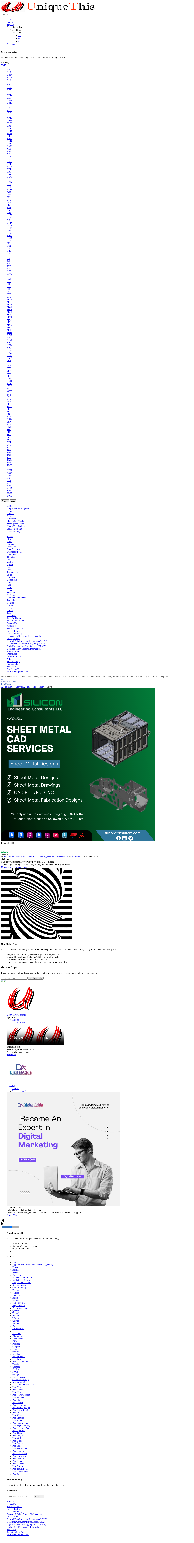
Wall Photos (77, 856)
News (15, 1272)
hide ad (15, 1020)
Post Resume (18, 1451)
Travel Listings (19, 1377)
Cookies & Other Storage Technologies (24, 1514)
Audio (15, 1298)
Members (16, 1354)
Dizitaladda (12, 1086)
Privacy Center (13, 1516)
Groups (15, 1374)
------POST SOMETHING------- (27, 1384)
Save (13, 501)
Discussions (17, 1336)
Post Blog (16, 1387)
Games (15, 1351)
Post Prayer (17, 1435)
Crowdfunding (19, 1287)
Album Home (7, 687)
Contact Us (12, 1504)
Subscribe (11, 1054)
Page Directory (19, 1305)
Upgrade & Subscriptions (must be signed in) (32, 1264)
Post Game (17, 1461)
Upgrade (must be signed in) (14, 867)
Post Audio (17, 1420)
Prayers (15, 1315)
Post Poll (16, 1446)
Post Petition (18, 1458)
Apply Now (12, 1215)
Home (15, 1262)
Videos (15, 1293)
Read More (6, 684)
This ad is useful (19, 1022)
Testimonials (18, 1328)
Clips (14, 1349)
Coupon (16, 1346)
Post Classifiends (20, 1471)
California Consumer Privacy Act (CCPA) (26, 1522)
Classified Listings (20, 1379)
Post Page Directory (21, 1425)
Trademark (11, 1529)
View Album (38, 687)
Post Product (18, 1397)
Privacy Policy (13, 1509)
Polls (14, 1326)
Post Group (17, 1466)
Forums (15, 1300)
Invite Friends (18, 1356)
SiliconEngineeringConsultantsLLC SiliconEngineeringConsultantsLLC (36, 856)
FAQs (15, 1372)
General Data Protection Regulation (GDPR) (27, 1519)
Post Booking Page (21, 1407)
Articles (15, 1270)
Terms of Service (14, 1506)
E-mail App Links (35, 978)
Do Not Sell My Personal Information (24, 1527)
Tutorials (16, 1364)
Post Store (17, 1400)
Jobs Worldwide (19, 1382)
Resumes (16, 1333)
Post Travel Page (20, 1469)
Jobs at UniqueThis (15, 1532)
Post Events (17, 1412)
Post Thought (18, 1433)
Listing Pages (18, 1303)
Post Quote (17, 1441)
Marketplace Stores (21, 1280)
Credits (15, 1369)
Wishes (15, 1318)
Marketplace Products (22, 1277)
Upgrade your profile (16, 1015)
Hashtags (16, 1359)
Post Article (17, 1389)
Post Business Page (21, 1428)
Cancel (5, 501)
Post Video (17, 1415)
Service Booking (20, 1285)
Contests (16, 1367)
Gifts (14, 1341)
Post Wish (16, 1438)
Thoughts (16, 1313)
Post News (17, 1392)
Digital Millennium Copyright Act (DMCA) (26, 1524)
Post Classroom (19, 1405)
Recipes (16, 1323)
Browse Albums (23, 687)
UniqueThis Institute (21, 1282)
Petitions (16, 1344)
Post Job (16, 1474)
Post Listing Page (20, 1423)
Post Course (17, 1402)
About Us (11, 1501)
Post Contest (18, 1463)
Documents (17, 1338)
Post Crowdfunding (21, 1410)
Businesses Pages (20, 1308)
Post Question (18, 1430)
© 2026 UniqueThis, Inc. (18, 1534)
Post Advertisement (21, 1395)
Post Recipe (17, 1443)
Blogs (15, 1267)
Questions (16, 1310)
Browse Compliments (22, 1361)
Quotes (15, 1321)
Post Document (19, 1456)
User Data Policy (14, 1511)
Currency (5, 62)
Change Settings (8, 681)
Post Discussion (19, 1453)
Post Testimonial (19, 1448)
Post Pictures (18, 1418)
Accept (4, 679)
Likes (14, 1331)
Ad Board (16, 1275)
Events (15, 1290)
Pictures (16, 1295)
